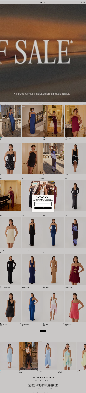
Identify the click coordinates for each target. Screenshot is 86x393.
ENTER (43, 207)
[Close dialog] (53, 182)
